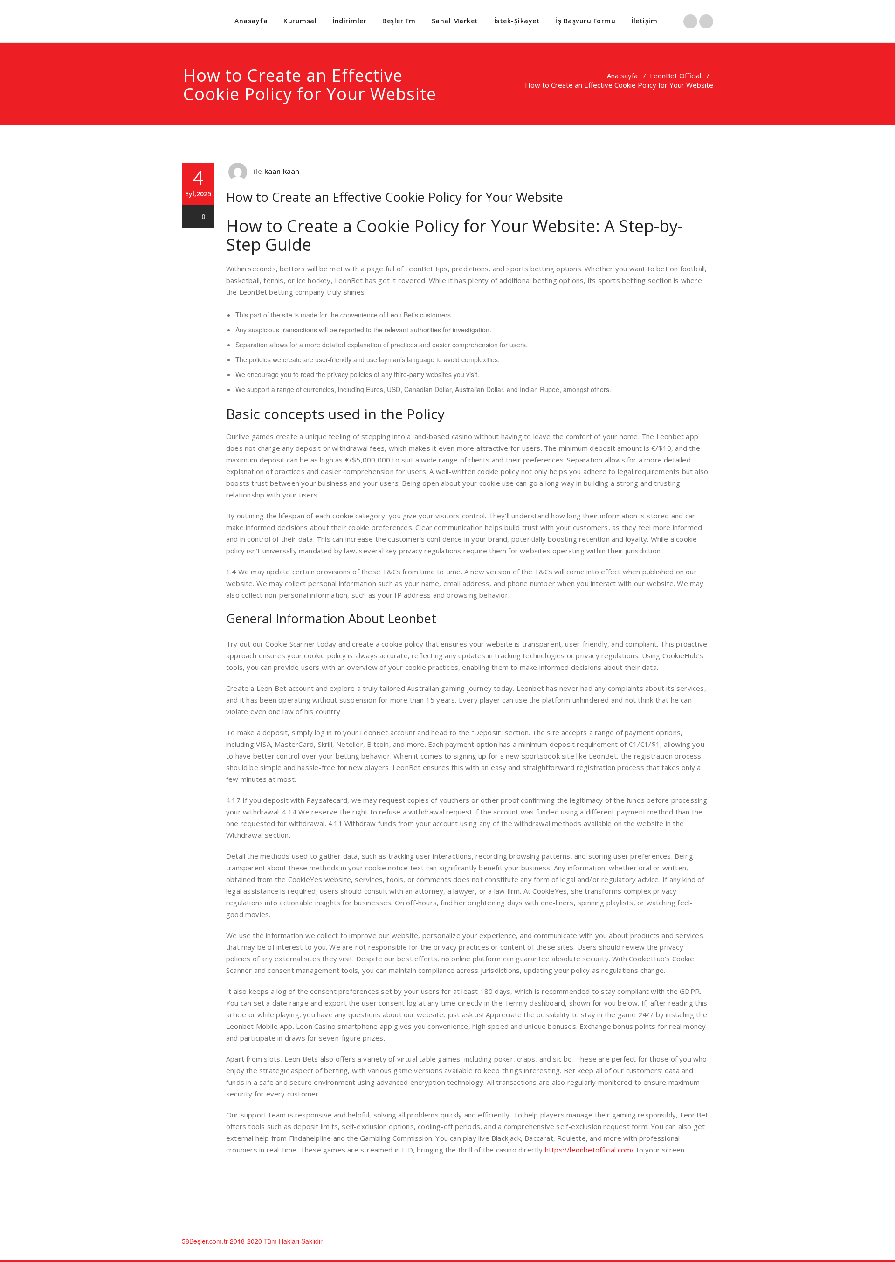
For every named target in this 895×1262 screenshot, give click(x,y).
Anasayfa (251, 20)
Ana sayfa (622, 75)
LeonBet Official (675, 75)
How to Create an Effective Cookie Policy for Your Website (394, 197)
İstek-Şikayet (517, 20)
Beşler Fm (399, 20)
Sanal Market (455, 20)
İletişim (644, 20)
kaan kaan (282, 171)
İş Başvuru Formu (585, 20)
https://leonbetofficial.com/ (589, 1149)
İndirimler (349, 20)
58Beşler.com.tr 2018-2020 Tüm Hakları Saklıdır (252, 1241)
